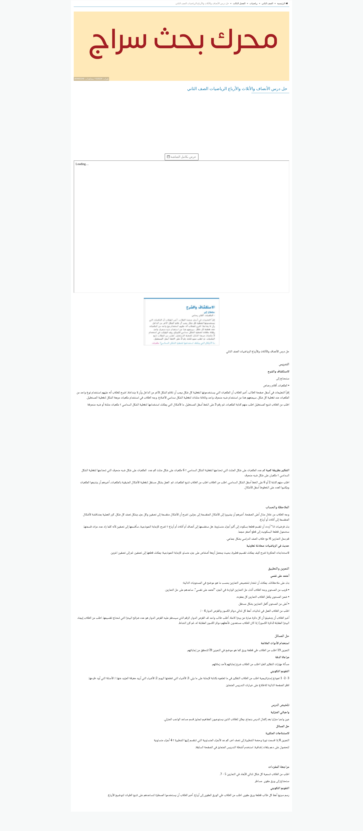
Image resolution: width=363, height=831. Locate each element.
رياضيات (254, 3)
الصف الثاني (267, 3)
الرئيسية (281, 3)
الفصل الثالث (239, 3)
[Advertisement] (181, 123)
